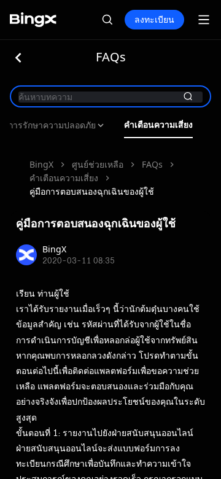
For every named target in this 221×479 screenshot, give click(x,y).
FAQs (152, 164)
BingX (41, 164)
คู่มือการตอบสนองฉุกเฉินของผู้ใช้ (91, 191)
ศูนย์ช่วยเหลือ (97, 164)
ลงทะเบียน (154, 19)
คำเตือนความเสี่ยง (158, 125)
